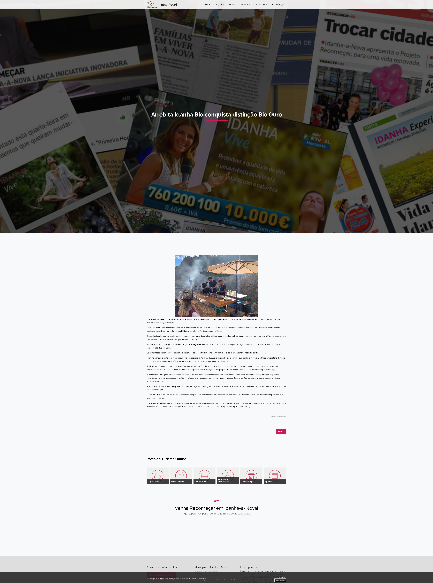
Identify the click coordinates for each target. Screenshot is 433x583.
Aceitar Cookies (280, 580)
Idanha (208, 4)
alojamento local (278, 571)
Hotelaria (263, 572)
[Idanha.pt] (162, 7)
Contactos (245, 4)
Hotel (268, 571)
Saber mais (282, 577)
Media (232, 4)
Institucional (261, 4)
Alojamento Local (250, 571)
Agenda (220, 4)
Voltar (281, 432)
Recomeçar (278, 4)
